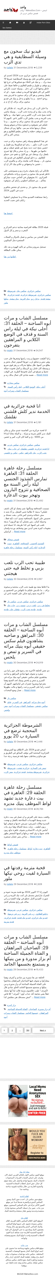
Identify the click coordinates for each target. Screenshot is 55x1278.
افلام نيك (24, 1218)
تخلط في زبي (43, 605)
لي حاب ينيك (13, 449)
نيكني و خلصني (11, 453)
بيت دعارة (38, 848)
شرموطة (11, 291)
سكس (37, 445)
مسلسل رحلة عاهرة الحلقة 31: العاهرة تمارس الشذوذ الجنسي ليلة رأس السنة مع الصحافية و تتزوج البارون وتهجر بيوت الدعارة (27, 481)
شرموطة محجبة (34, 772)
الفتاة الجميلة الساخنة (18, 1009)
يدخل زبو (35, 299)
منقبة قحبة (45, 299)
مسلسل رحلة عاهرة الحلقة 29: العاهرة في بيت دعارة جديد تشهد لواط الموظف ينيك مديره (27, 795)
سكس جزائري (34, 291)
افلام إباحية (24, 1196)
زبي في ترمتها (14, 914)
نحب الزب (42, 453)
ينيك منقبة (14, 299)
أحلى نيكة (40, 387)
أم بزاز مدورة (44, 1009)
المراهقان (44, 1013)
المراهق (27, 702)
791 (28, 1030)
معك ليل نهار (24, 1172)
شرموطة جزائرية (28, 295)
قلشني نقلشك (27, 449)
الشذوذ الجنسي (37, 543)
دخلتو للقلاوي (42, 914)
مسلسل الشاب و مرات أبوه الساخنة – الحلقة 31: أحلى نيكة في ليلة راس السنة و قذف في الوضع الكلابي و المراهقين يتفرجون (27, 331)
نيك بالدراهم (30, 453)
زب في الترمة (28, 914)
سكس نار (11, 601)
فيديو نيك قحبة (24, 917)
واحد (23, 7)
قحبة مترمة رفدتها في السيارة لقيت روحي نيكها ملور (27, 873)
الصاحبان (33, 1009)
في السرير (17, 702)
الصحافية (25, 543)
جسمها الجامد (32, 1013)
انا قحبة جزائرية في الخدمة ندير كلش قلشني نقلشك (27, 411)
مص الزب (8, 772)
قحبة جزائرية (14, 295)
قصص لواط (12, 844)
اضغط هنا (8, 213)
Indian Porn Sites (43, 23)
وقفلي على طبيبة (12, 609)
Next (43, 1030)
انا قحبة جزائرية (42, 449)
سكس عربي (13, 445)
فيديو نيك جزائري (39, 917)
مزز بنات (24, 1245)
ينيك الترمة (25, 299)
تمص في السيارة (38, 768)
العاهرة (16, 543)
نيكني (21, 453)
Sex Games (7, 28)
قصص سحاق (13, 539)
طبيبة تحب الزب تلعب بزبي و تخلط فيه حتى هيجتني (24, 568)
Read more (42, 375)
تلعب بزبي (31, 605)
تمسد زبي (20, 605)
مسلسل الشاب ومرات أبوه (16, 390)
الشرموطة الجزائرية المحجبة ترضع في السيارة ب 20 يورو (23, 730)
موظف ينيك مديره (12, 852)
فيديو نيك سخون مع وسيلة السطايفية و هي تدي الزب (25, 56)
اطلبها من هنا (10, 256)
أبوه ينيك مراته (38, 702)
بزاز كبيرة (11, 1005)
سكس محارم (13, 383)
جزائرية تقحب (23, 768)
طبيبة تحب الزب (28, 609)
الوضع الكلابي (29, 387)
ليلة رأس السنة (15, 387)
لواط (30, 848)
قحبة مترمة (9, 921)
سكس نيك (21, 291)
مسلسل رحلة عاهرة (13, 547)
